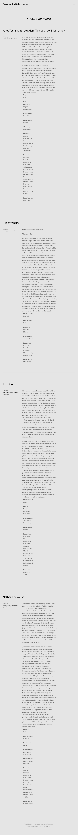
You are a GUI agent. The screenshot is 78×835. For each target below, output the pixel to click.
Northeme (36, 826)
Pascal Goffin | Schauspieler (15, 4)
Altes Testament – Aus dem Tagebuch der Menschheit (34, 30)
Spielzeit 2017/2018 (12, 38)
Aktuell (4, 38)
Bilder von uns (11, 222)
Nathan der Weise (13, 597)
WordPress (48, 826)
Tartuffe (8, 384)
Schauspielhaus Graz (8, 392)
